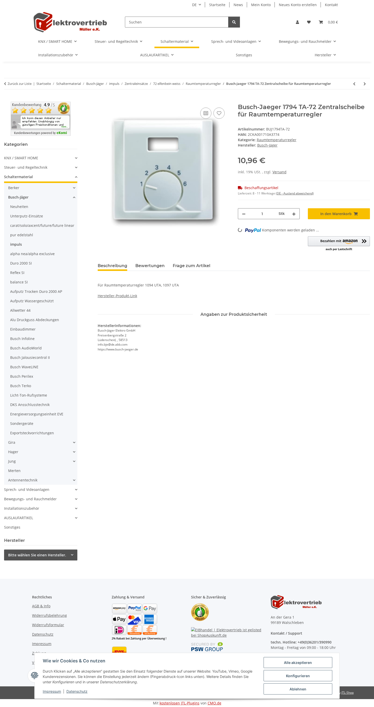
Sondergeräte (21, 423)
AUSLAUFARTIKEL (18, 517)
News (238, 4)
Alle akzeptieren (298, 662)
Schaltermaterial (18, 176)
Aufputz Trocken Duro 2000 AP (36, 291)
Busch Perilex (21, 376)
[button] (297, 22)
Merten (14, 470)
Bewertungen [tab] (150, 265)
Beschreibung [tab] (112, 265)
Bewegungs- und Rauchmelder (30, 498)
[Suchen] (234, 22)
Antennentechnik (22, 480)
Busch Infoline (22, 338)
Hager (13, 451)
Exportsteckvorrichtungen (32, 432)
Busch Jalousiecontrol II (30, 357)
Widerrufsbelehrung (49, 615)
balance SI (19, 282)
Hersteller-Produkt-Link (117, 295)
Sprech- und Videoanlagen (26, 489)
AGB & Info (41, 606)
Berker (13, 187)
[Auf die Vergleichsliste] (205, 113)
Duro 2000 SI (21, 263)
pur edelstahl (21, 234)
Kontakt (331, 4)
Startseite (217, 4)
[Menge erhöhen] (293, 213)
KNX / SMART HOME (21, 157)
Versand (279, 171)
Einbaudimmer (23, 329)
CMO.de (214, 703)
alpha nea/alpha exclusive (32, 253)
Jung (12, 461)
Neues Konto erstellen (298, 4)
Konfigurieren (298, 676)
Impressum (52, 691)
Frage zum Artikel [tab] (191, 265)
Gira (11, 442)
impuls (16, 244)
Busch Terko (20, 385)
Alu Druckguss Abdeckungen (34, 319)
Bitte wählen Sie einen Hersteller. (37, 555)
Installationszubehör (21, 508)
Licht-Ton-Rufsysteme (28, 395)
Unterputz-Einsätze (26, 216)
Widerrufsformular (48, 624)
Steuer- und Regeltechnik (25, 167)
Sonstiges (12, 527)
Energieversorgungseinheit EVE (36, 414)
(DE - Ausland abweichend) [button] (295, 193)
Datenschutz (77, 691)
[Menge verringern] (243, 213)
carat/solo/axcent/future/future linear (42, 225)
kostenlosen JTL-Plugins (179, 703)
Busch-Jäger (18, 197)
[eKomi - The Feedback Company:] (200, 611)
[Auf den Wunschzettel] (219, 113)
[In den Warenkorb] (102, 100)
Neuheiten (19, 206)
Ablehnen (298, 689)
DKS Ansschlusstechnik (30, 404)
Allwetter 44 (20, 310)
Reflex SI (17, 272)
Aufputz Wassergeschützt (32, 300)
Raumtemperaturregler (276, 139)
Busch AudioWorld (26, 348)
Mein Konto (261, 4)
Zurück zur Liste (20, 83)
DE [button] (194, 4)
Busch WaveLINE (24, 366)
